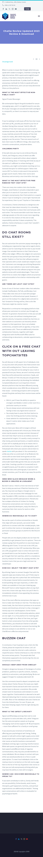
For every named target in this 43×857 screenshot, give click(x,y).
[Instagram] (12, 9)
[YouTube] (15, 9)
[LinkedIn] (6, 9)
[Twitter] (9, 9)
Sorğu (27, 9)
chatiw (9, 451)
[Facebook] (3, 9)
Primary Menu (39, 16)
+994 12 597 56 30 (9, 5)
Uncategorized (7, 62)
